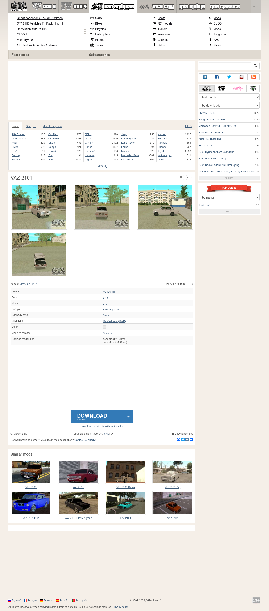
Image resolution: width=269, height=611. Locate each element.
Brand (15, 126)
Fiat (50, 155)
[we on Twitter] (229, 76)
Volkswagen (164, 155)
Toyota (161, 151)
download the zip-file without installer (102, 426)
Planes (99, 40)
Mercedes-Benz (130, 155)
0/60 (106, 433)
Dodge (52, 147)
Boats (161, 18)
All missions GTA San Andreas (37, 45)
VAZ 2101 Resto (125, 487)
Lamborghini (128, 138)
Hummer (90, 151)
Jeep (124, 134)
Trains (99, 45)
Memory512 (25, 40)
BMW (15, 147)
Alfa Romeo (18, 134)
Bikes (98, 23)
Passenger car (111, 309)
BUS (14, 151)
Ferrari (52, 151)
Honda (88, 147)
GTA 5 (88, 138)
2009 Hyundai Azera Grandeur (216, 152)
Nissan (162, 134)
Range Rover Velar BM (212, 119)
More (229, 211)
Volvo (161, 159)
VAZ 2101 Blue (31, 518)
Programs (220, 34)
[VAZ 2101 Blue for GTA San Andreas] (31, 503)
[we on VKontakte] (205, 76)
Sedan (107, 315)
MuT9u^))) (109, 292)
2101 (106, 303)
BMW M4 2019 (207, 113)
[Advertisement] (103, 90)
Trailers (162, 29)
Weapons (164, 34)
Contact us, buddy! (85, 440)
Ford (51, 159)
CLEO (218, 23)
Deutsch (48, 600)
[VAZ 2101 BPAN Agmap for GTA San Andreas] (78, 503)
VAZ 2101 (31, 487)
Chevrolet (53, 138)
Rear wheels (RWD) (114, 321)
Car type (31, 126)
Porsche (162, 138)
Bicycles (100, 29)
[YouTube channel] (241, 76)
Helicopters (102, 34)
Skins (161, 45)
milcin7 (205, 205)
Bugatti (16, 159)
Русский (16, 600)
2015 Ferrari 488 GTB (211, 132)
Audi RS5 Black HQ (210, 139)
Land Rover (128, 142)
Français (33, 600)
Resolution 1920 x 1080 (32, 29)
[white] (104, 327)
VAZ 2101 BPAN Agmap (78, 518)
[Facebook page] (217, 76)
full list (229, 178)
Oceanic (107, 333)
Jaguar (89, 159)
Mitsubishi (127, 159)
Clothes (163, 40)
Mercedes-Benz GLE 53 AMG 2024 (219, 126)
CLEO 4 (22, 34)
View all (102, 165)
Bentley (16, 155)
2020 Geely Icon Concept (213, 158)
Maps (217, 29)
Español (64, 600)
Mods (217, 18)
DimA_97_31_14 (29, 283)
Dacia (51, 142)
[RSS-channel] (253, 76)
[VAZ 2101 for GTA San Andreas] (39, 207)
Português (81, 600)
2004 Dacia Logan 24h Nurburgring (219, 165)
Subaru (162, 147)
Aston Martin (19, 138)
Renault (162, 142)
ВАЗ (105, 298)
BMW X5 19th (206, 145)
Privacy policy (120, 606)
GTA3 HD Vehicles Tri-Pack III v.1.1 (40, 23)
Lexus (124, 147)
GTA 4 (88, 134)
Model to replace (52, 126)
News (217, 45)
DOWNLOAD (92, 416)
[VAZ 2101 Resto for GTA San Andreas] (125, 472)
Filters (188, 126)
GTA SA (89, 142)
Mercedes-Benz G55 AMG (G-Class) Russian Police (228, 171)
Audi (14, 142)
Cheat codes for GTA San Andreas (40, 18)
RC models (165, 23)
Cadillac (53, 134)
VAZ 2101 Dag (173, 487)
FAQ (216, 40)
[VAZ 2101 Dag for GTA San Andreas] (172, 472)
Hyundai (89, 155)
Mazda (125, 151)
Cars (98, 18)
